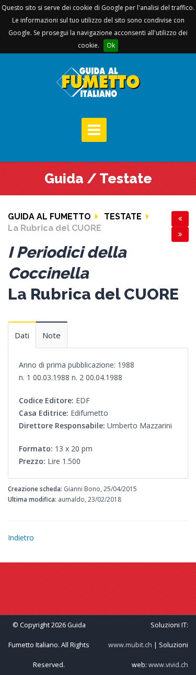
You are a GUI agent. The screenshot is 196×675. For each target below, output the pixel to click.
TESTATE (123, 217)
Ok (111, 45)
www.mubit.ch (130, 644)
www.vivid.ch (168, 664)
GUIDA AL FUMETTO (49, 217)
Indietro (21, 538)
